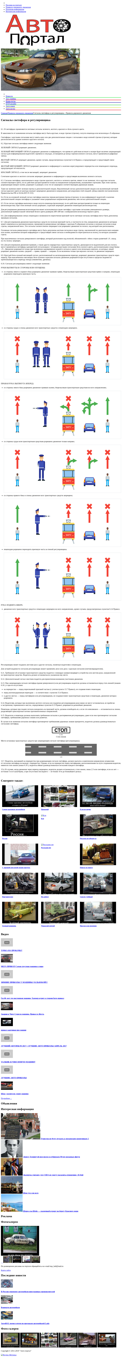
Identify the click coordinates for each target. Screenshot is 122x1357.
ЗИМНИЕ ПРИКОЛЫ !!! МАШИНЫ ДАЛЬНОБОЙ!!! (24, 982)
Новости (9, 96)
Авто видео (10, 109)
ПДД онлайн (11, 104)
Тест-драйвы (11, 99)
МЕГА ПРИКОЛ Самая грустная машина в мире (22, 966)
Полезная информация (15, 9)
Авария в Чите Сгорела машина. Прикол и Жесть (22, 1014)
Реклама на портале (14, 5)
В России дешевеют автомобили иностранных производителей (28, 1292)
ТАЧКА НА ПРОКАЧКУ (11, 950)
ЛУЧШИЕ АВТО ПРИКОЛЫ (14, 1078)
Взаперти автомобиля (10, 1307)
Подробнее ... (6, 1098)
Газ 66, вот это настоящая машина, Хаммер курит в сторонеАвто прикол (32, 998)
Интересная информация (16, 11)
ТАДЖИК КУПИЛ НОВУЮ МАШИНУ (18, 1062)
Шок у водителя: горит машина (14, 1094)
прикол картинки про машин (13, 1030)
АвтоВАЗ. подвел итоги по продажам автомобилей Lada (25, 1323)
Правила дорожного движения (18, 7)
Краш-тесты (10, 101)
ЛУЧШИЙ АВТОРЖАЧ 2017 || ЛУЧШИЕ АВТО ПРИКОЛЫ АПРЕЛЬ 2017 (34, 1046)
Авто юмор (10, 106)
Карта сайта (6, 1270)
